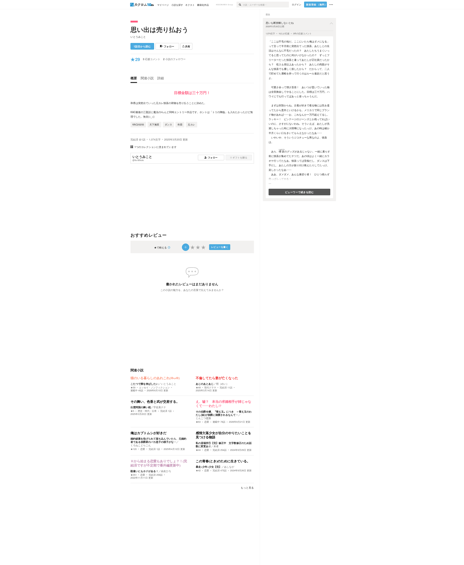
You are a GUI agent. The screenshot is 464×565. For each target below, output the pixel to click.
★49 (198, 387)
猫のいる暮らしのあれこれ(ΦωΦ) (155, 378)
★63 (198, 421)
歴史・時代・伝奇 (147, 411)
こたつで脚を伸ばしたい (144, 383)
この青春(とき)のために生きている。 (223, 461)
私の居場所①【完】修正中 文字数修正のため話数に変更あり (224, 444)
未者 (216, 446)
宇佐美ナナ (159, 407)
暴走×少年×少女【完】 (208, 466)
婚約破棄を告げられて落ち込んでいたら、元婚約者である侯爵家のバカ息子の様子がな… (158, 440)
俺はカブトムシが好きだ (148, 433)
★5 (132, 410)
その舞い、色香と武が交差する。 (154, 401)
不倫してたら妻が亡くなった (217, 378)
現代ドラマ (210, 387)
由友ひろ (166, 471)
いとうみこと (138, 36)
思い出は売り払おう (159, 29)
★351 (133, 474)
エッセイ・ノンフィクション (154, 387)
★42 (198, 470)
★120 (133, 449)
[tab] (134, 79)
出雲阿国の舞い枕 (140, 407)
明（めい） (222, 383)
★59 (132, 387)
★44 (198, 449)
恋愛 (206, 421)
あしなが (229, 466)
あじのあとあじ (205, 383)
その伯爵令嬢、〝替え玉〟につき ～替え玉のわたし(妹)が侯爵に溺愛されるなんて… (224, 413)
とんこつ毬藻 (203, 418)
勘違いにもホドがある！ (144, 471)
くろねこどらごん (140, 445)
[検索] (240, 4)
